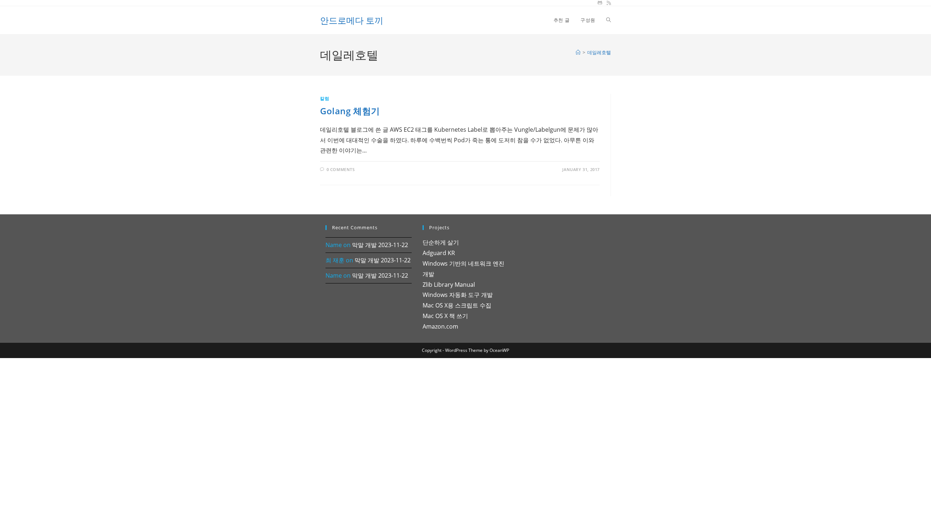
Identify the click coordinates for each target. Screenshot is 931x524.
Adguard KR (439, 253)
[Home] (578, 52)
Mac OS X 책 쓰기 (445, 316)
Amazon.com (440, 326)
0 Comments (341, 169)
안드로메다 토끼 (351, 20)
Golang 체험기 (350, 111)
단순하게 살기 (441, 242)
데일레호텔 (599, 52)
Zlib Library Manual (449, 285)
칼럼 (324, 98)
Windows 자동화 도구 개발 (458, 295)
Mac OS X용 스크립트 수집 (457, 305)
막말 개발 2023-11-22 (380, 245)
